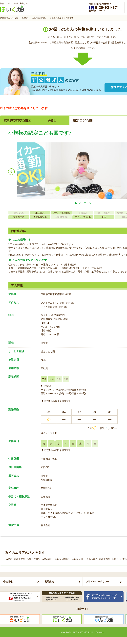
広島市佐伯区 (33, 559)
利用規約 (49, 581)
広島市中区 (19, 559)
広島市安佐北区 (62, 559)
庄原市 (115, 559)
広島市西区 (104, 559)
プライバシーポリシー (97, 581)
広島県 (9, 559)
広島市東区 (91, 559)
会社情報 (8, 581)
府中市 (123, 559)
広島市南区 (47, 559)
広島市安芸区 (78, 559)
